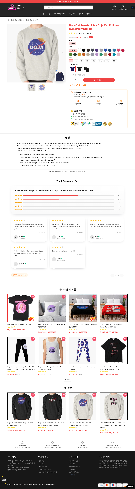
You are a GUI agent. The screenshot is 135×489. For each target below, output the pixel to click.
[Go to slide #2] (42, 87)
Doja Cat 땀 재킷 (32, 20)
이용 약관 (41, 464)
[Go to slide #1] (31, 87)
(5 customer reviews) (84, 33)
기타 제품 (72, 469)
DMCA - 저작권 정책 (45, 469)
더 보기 (67, 379)
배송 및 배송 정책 (74, 461)
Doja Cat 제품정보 (17, 20)
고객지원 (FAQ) (74, 472)
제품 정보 (41, 461)
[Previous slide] (10, 53)
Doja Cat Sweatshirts (82, 146)
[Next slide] (63, 53)
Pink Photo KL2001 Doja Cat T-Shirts (20, 325)
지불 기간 (72, 464)
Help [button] (131, 486)
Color (70, 47)
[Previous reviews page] (112, 275)
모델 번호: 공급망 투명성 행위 (48, 472)
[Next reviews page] (122, 275)
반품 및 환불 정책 (74, 466)
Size (70, 58)
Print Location (73, 64)
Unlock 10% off (4, 480)
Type (70, 40)
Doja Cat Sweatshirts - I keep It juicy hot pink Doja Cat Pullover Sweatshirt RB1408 (113, 425)
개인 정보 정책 (43, 466)
